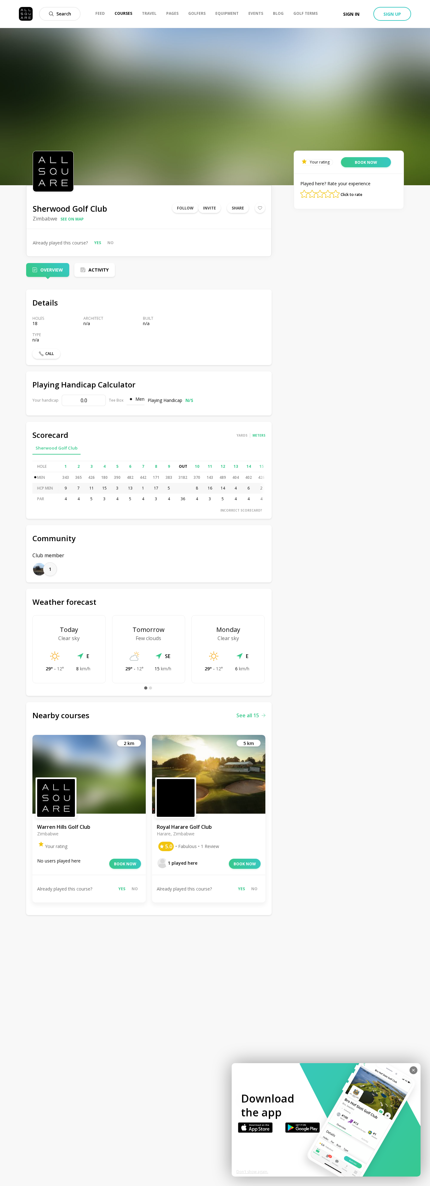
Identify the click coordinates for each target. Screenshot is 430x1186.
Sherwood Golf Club (56, 448)
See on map (72, 219)
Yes (97, 242)
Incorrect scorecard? (241, 510)
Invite (209, 208)
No (110, 242)
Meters (258, 435)
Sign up (392, 14)
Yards (242, 435)
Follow (185, 208)
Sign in (351, 14)
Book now (125, 864)
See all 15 (247, 715)
